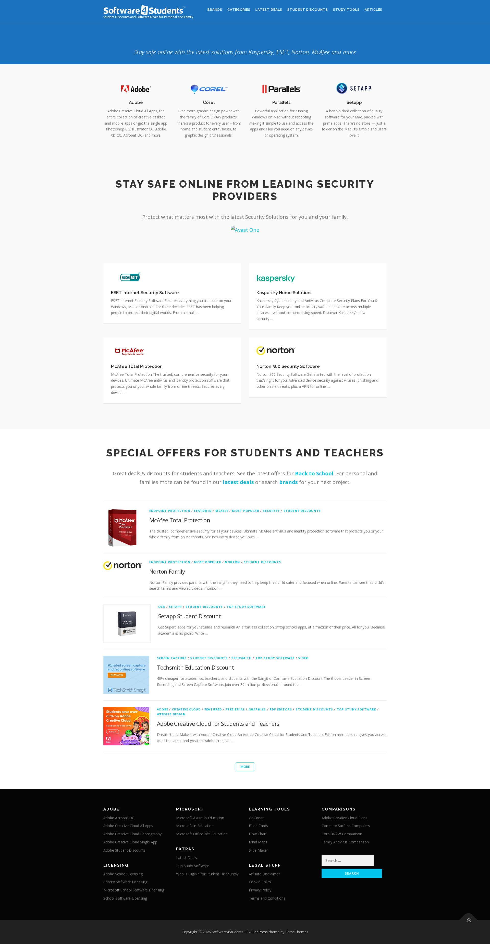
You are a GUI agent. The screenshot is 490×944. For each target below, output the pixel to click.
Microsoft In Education (195, 825)
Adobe (136, 102)
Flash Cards (258, 825)
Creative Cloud (186, 709)
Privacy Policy (260, 890)
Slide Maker (258, 850)
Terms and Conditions (267, 898)
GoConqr (256, 817)
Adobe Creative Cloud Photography (132, 833)
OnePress (260, 931)
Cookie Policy (260, 881)
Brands (214, 9)
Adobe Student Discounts (124, 850)
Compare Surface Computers (346, 825)
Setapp (354, 102)
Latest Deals (268, 9)
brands (288, 482)
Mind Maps (258, 842)
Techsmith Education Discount (195, 667)
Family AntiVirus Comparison (345, 842)
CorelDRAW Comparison (342, 833)
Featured (203, 511)
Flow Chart (258, 833)
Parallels (281, 102)
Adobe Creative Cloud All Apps (128, 825)
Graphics (257, 709)
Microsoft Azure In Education (200, 817)
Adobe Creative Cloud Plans (344, 817)
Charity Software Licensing (125, 881)
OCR (161, 607)
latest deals (238, 482)
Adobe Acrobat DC (118, 817)
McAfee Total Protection (179, 520)
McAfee (221, 511)
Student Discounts (307, 9)
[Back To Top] (468, 920)
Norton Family (167, 571)
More (245, 766)
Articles (373, 9)
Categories (238, 9)
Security (271, 511)
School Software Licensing (125, 898)
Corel (209, 102)
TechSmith (241, 658)
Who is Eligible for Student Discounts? (207, 874)
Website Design (171, 714)
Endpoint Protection (169, 511)
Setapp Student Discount (189, 616)
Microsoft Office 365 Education (202, 833)
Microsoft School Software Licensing (133, 890)
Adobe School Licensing (123, 874)
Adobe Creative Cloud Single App (130, 842)
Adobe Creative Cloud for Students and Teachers (218, 723)
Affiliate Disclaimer (264, 874)
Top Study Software (246, 607)
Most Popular (245, 511)
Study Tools (346, 9)
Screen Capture (172, 658)
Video (303, 658)
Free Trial (235, 709)
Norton (232, 562)
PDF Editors (281, 709)
